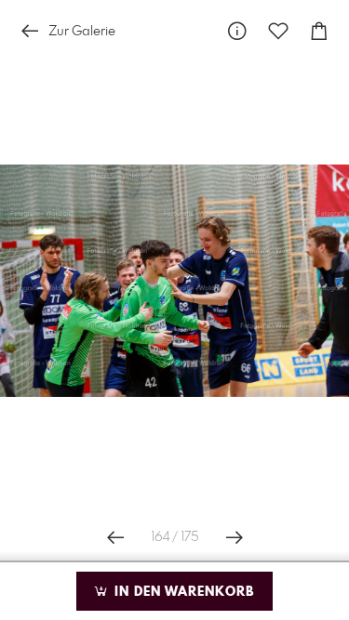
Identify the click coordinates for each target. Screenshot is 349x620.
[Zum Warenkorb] (319, 31)
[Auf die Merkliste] (278, 31)
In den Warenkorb (182, 592)
